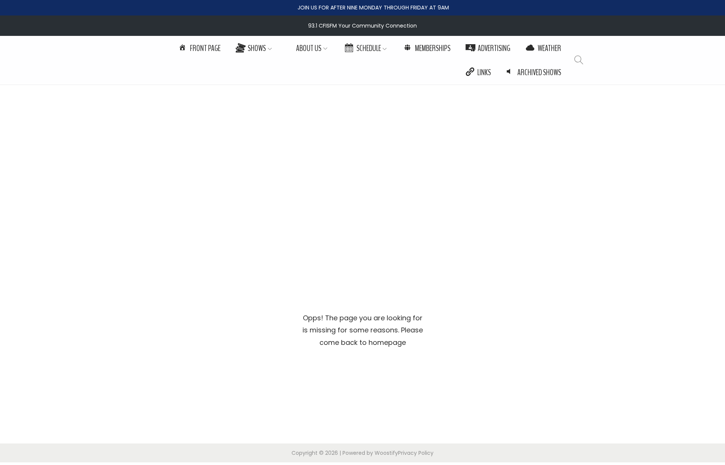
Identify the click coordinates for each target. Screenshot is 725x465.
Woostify (386, 453)
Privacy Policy (415, 453)
